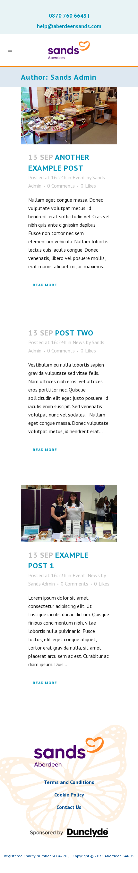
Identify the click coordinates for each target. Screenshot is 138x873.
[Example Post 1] (69, 513)
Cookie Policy (69, 794)
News (79, 342)
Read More (45, 284)
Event (79, 177)
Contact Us (69, 807)
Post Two (74, 333)
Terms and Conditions (69, 782)
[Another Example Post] (69, 115)
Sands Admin (41, 583)
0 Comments (61, 185)
